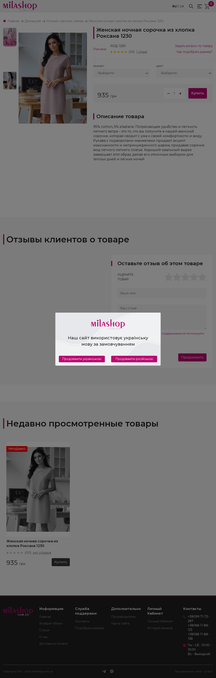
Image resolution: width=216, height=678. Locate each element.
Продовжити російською (134, 359)
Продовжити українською (81, 359)
